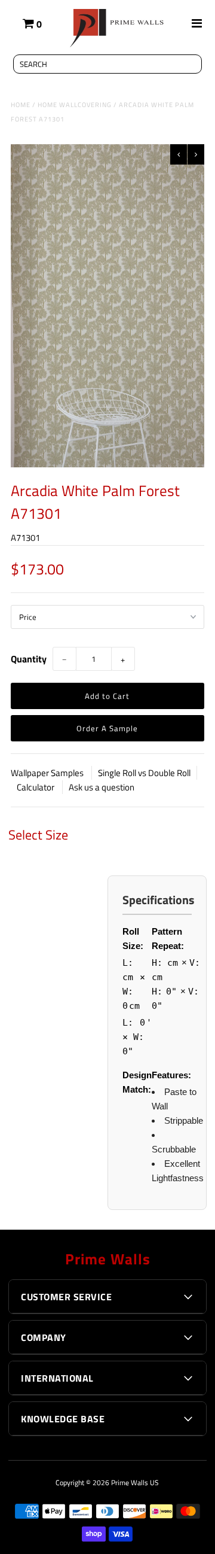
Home (20, 105)
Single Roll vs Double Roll (144, 773)
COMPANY (43, 1337)
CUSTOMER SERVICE (66, 1297)
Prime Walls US (135, 1482)
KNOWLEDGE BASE (63, 1419)
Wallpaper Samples (48, 773)
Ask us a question (101, 787)
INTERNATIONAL (57, 1378)
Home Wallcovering (75, 105)
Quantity (29, 659)
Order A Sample (107, 728)
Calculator (36, 787)
